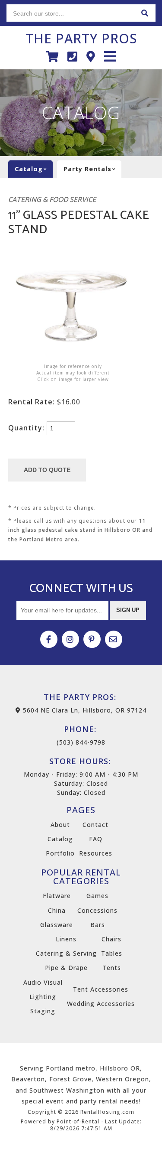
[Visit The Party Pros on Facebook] (48, 639)
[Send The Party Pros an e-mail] (113, 639)
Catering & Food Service (52, 200)
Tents (111, 967)
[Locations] (90, 56)
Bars (97, 925)
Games (97, 896)
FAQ (95, 839)
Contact (95, 824)
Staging (42, 1011)
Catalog (60, 839)
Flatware (57, 896)
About (60, 824)
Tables (111, 953)
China (57, 910)
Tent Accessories (100, 989)
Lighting (42, 997)
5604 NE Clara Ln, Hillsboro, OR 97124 (83, 710)
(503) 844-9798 (81, 735)
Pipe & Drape (66, 967)
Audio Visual (43, 982)
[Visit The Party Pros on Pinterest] (92, 639)
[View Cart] (52, 56)
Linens (66, 939)
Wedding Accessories (101, 1003)
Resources (95, 853)
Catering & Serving (66, 953)
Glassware (56, 925)
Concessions (97, 910)
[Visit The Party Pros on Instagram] (70, 639)
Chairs (111, 939)
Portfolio (60, 853)
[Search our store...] (145, 13)
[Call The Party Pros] (72, 56)
